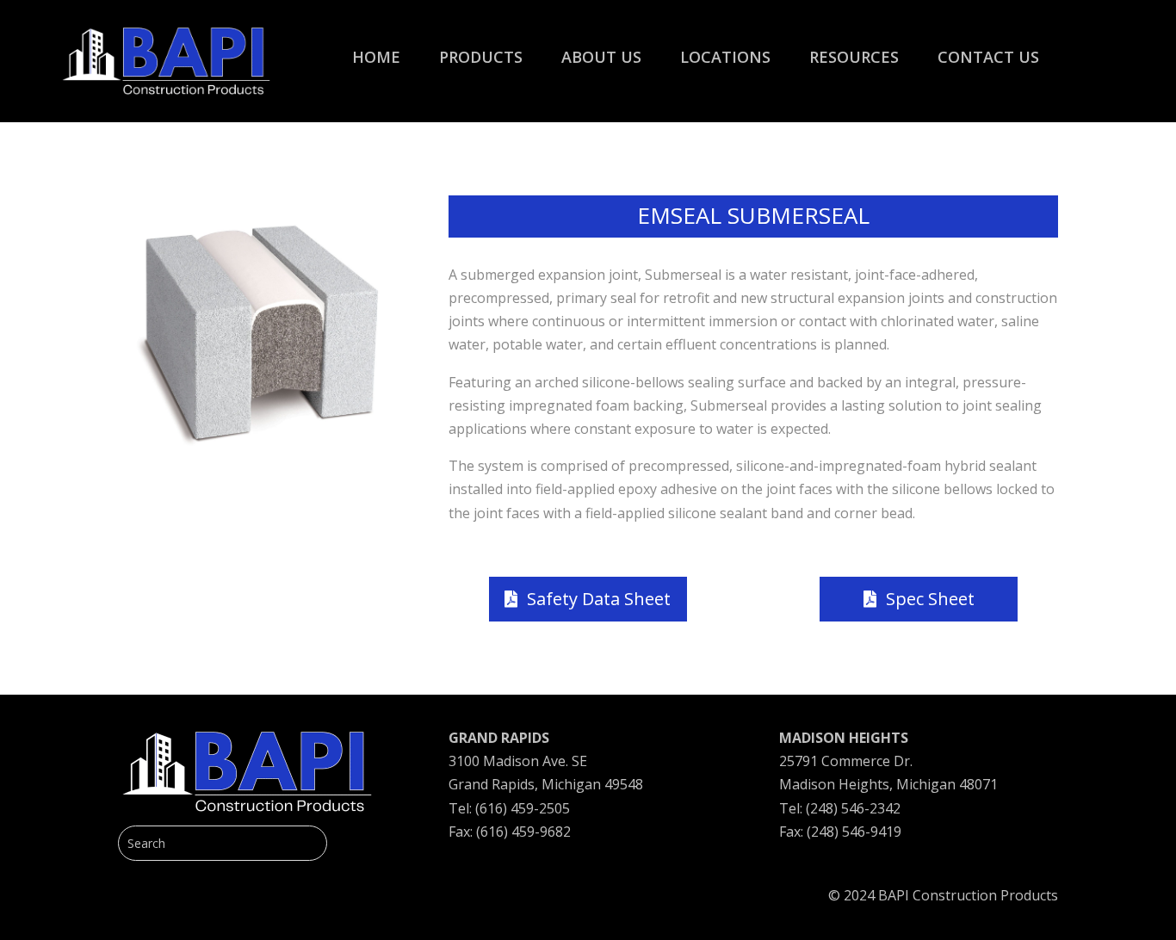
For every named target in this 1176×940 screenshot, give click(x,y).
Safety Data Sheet (599, 598)
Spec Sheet (930, 598)
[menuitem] (376, 48)
